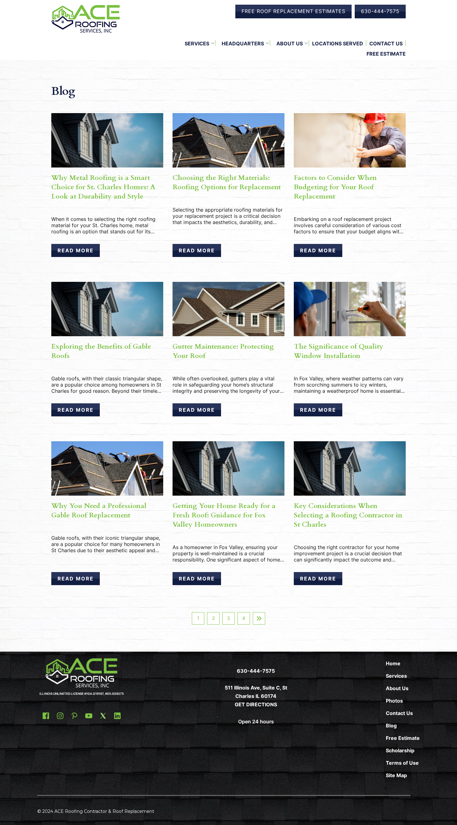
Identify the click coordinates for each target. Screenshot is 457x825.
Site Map (396, 775)
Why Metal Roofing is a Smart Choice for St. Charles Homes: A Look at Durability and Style (103, 187)
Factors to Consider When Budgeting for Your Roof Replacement (335, 187)
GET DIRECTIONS (256, 704)
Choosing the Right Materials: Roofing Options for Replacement (227, 182)
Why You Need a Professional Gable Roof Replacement (98, 510)
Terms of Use (402, 763)
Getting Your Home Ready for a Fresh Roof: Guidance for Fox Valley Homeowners (224, 515)
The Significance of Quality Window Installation (338, 351)
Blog (391, 725)
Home (393, 663)
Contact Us (386, 43)
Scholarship (400, 750)
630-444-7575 (380, 11)
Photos (394, 701)
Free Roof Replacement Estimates (293, 11)
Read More (76, 250)
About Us (289, 43)
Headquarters (243, 43)
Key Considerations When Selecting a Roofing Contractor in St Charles (348, 515)
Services (197, 43)
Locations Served (337, 43)
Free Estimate (386, 54)
